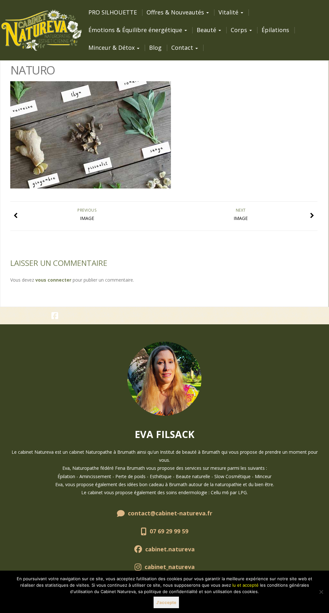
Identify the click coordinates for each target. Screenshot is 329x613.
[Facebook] (55, 317)
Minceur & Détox (112, 47)
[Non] (321, 592)
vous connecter (53, 280)
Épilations (275, 30)
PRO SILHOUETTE (112, 12)
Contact (183, 47)
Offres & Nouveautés (176, 12)
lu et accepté (245, 585)
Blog (155, 47)
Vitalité (229, 12)
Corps (240, 30)
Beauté (207, 30)
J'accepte (166, 602)
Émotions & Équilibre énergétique (136, 30)
